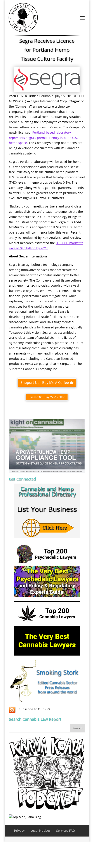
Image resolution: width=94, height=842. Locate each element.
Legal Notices (40, 830)
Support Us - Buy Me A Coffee (45, 382)
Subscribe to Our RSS (34, 709)
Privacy (19, 830)
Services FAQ (65, 830)
